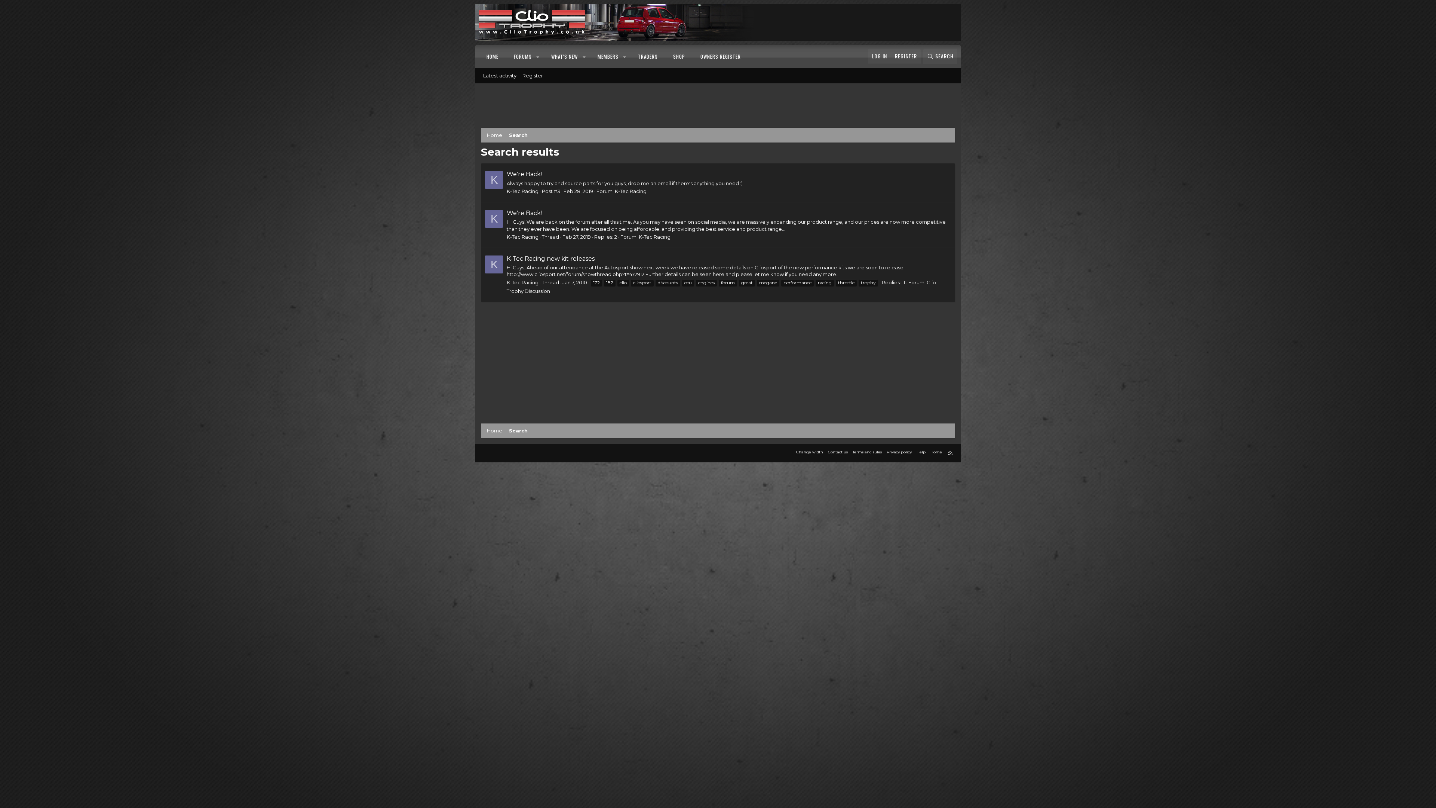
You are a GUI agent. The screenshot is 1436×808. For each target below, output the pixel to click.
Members (608, 56)
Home (492, 56)
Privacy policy (899, 452)
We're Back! (524, 174)
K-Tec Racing (631, 191)
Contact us (838, 452)
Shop (679, 56)
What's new (564, 56)
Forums (523, 56)
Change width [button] (809, 452)
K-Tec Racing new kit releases (551, 258)
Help (921, 452)
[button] (538, 56)
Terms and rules (867, 452)
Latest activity (499, 76)
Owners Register (720, 56)
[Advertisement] (718, 107)
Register (532, 76)
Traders (648, 56)
